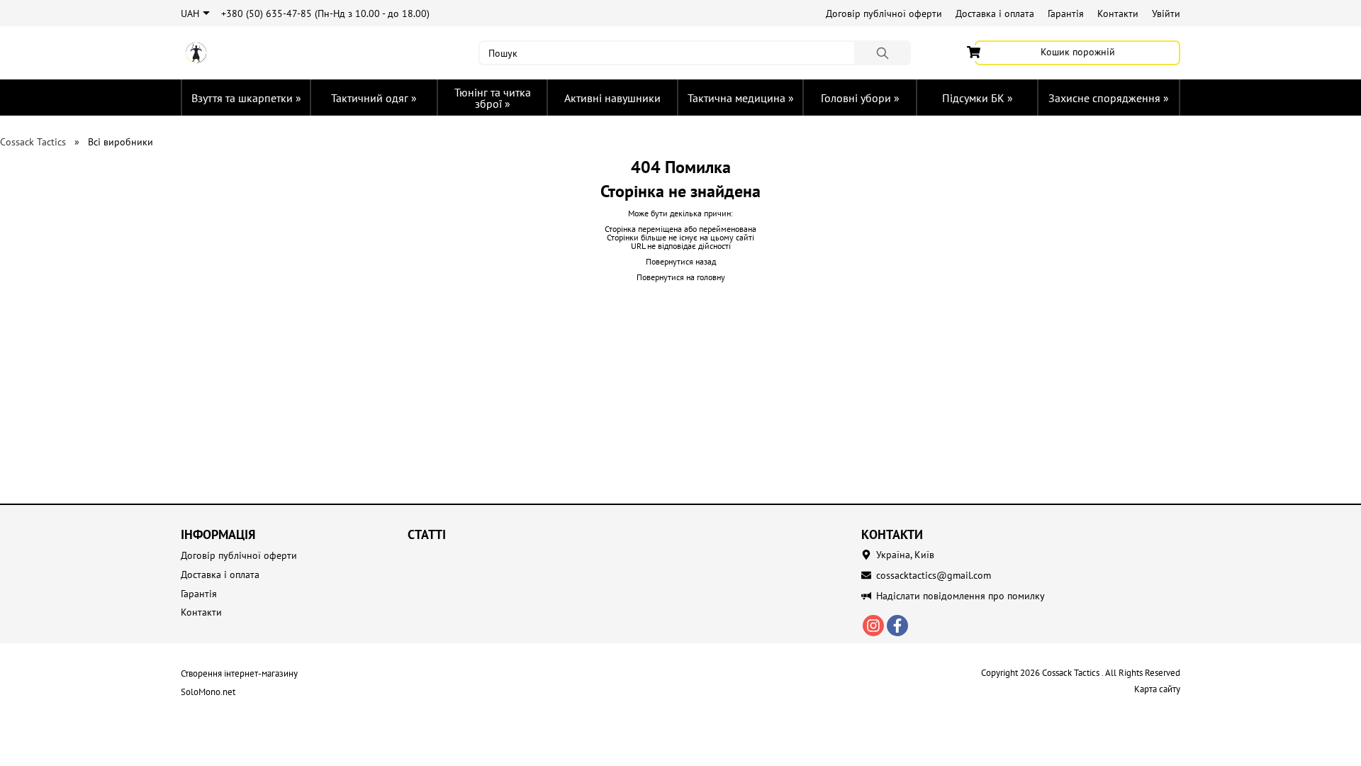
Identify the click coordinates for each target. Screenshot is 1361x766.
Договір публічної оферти (884, 13)
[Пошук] (882, 52)
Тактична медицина (741, 98)
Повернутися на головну (681, 277)
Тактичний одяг (374, 98)
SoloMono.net (208, 692)
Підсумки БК (977, 98)
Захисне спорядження (1108, 98)
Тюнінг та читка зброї (492, 98)
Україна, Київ (905, 555)
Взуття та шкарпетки (246, 98)
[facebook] (897, 625)
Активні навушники (612, 98)
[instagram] (873, 625)
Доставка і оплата (995, 13)
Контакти (1117, 13)
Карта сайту (1157, 689)
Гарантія (1066, 13)
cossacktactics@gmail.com (933, 575)
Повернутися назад (681, 261)
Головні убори (860, 98)
